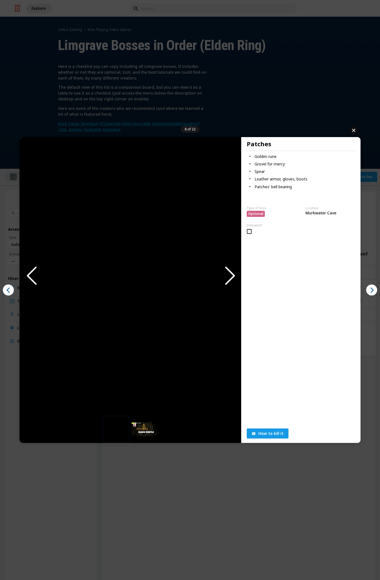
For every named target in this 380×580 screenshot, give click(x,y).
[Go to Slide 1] (116, 429)
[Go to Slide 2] (144, 429)
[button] (130, 276)
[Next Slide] (229, 276)
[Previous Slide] (31, 276)
